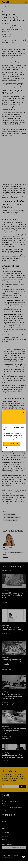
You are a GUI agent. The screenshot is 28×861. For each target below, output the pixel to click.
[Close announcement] (23, 412)
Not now (6, 447)
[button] (23, 857)
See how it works (12, 443)
